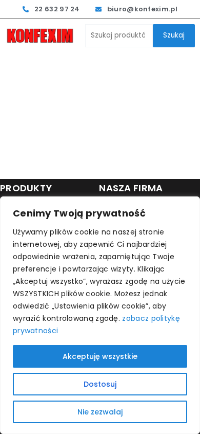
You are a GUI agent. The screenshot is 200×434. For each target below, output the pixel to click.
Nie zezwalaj (100, 412)
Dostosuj (100, 384)
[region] (100, 315)
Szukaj (174, 35)
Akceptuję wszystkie (100, 356)
